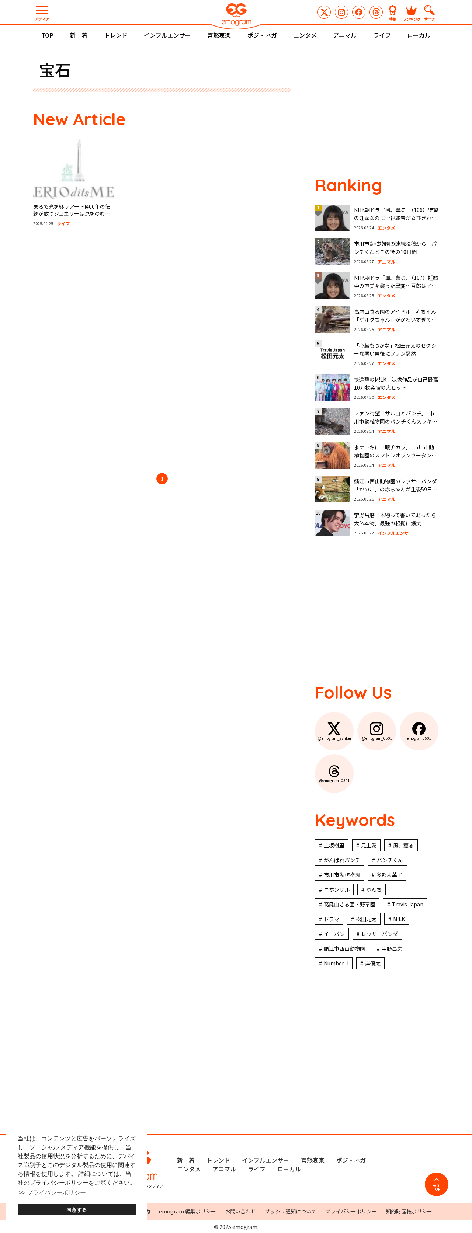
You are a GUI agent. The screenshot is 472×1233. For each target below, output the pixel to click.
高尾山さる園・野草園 (349, 904)
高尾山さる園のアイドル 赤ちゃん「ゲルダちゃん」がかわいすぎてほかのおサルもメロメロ (395, 320)
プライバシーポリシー (351, 1211)
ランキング (411, 18)
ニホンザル (337, 889)
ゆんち (374, 889)
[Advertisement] (103, 350)
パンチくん (390, 860)
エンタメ (305, 35)
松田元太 (366, 919)
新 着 (78, 35)
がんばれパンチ (342, 860)
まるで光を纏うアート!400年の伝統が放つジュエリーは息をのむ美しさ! (71, 213)
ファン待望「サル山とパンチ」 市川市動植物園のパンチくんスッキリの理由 (395, 421)
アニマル (345, 35)
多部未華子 (389, 874)
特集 (392, 18)
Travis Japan (407, 904)
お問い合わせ (240, 1211)
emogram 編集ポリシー (187, 1211)
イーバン (334, 933)
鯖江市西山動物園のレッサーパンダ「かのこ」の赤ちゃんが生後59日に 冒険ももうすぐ (398, 489)
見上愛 (368, 845)
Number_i (336, 963)
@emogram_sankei (324, 12)
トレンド (116, 35)
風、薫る (403, 845)
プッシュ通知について (290, 1211)
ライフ (382, 35)
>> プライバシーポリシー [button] (52, 1193)
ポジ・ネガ (262, 35)
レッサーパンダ (379, 933)
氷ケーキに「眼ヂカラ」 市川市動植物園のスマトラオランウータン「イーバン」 (394, 455)
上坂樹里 (334, 845)
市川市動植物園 (342, 874)
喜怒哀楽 (219, 35)
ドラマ (331, 919)
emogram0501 (358, 12)
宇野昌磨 (392, 948)
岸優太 (373, 963)
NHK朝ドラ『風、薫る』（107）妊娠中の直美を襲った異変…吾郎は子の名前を (396, 286)
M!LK (399, 919)
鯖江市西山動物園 (344, 948)
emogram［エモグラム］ (236, 15)
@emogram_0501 (341, 12)
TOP (47, 35)
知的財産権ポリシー (409, 1211)
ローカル (419, 35)
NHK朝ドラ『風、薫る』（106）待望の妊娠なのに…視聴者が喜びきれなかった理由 (396, 218)
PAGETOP (436, 1187)
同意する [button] (76, 1210)
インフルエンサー (167, 35)
